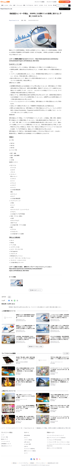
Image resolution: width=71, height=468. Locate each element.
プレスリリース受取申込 (29, 448)
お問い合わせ (27, 442)
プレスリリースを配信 (39, 1)
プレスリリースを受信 (51, 1)
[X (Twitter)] (11, 300)
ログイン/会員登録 (65, 1)
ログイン (26, 437)
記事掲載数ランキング (6, 443)
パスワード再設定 (28, 439)
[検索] (69, 6)
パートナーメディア (5, 441)
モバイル (50, 5)
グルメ (10, 5)
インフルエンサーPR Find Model (54, 439)
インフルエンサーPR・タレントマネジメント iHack (58, 442)
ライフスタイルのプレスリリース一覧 (14, 428)
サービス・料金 (4, 437)
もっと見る (66, 353)
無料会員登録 (27, 435)
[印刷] (17, 300)
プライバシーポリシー (41, 463)
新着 (2, 5)
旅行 (14, 5)
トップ (2, 428)
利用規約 (32, 463)
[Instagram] (37, 459)
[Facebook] (9, 300)
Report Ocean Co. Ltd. (14, 20)
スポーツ (36, 5)
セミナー (26, 453)
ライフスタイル (29, 5)
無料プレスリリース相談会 (30, 450)
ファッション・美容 (21, 5)
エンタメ (6, 5)
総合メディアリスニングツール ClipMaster (56, 437)
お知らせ (26, 446)
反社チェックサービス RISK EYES (54, 448)
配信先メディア (4, 439)
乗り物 (54, 5)
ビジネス (41, 5)
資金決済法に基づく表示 (53, 463)
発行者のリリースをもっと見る (35, 346)
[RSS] (39, 459)
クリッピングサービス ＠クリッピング (55, 435)
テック (45, 5)
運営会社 (15, 463)
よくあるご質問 (27, 444)
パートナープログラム (23, 463)
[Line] (14, 300)
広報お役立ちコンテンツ (6, 445)
